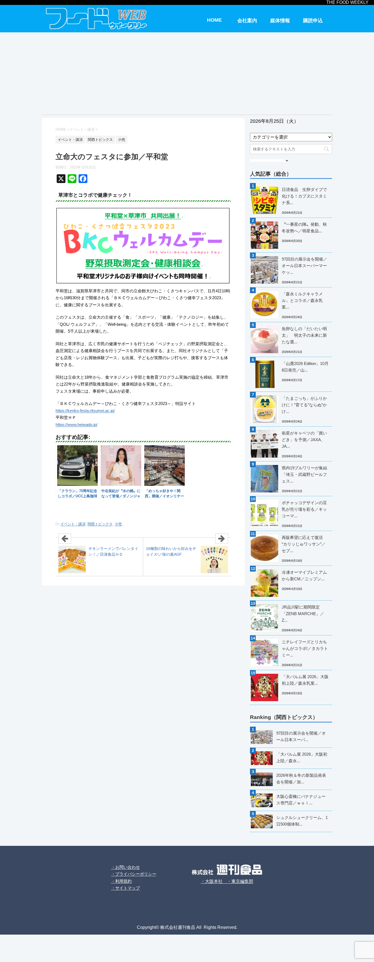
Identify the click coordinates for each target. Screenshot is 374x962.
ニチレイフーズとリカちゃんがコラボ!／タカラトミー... (305, 648)
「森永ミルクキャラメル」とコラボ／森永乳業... (302, 300)
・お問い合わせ (125, 867)
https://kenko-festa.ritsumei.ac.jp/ (85, 410)
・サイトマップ (125, 888)
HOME (214, 20)
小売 (118, 524)
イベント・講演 (73, 524)
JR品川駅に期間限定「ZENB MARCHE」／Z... (303, 614)
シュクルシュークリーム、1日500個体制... (302, 820)
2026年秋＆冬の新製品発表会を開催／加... (301, 778)
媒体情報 (280, 20)
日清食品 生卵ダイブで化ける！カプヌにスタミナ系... (304, 196)
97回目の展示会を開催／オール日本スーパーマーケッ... (304, 266)
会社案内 (247, 20)
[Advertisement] (187, 73)
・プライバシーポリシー (133, 874)
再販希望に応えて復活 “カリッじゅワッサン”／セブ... (304, 544)
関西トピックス (100, 524)
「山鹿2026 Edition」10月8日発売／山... (305, 366)
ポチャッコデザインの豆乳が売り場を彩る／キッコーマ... (304, 509)
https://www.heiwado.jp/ (76, 424)
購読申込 (313, 20)
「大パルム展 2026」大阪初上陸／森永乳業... (305, 680)
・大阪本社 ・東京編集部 (227, 881)
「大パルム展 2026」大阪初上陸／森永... (301, 757)
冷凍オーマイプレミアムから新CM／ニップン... (304, 575)
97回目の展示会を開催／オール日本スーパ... (301, 736)
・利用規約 (121, 881)
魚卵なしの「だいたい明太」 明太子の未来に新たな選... (304, 335)
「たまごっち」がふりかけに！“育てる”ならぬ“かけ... (304, 405)
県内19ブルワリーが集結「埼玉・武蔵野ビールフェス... (304, 474)
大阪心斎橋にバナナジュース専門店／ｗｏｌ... (301, 799)
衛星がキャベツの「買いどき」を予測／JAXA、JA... (304, 440)
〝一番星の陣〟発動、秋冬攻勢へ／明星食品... (304, 227)
